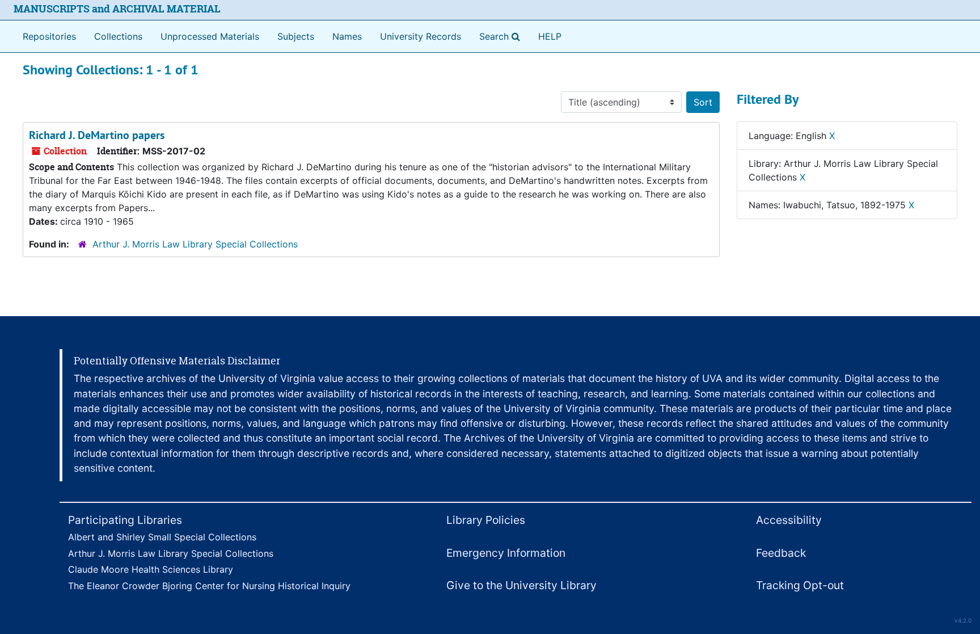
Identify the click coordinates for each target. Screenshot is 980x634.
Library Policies (485, 520)
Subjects (295, 36)
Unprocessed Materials (209, 36)
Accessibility (789, 520)
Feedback (781, 553)
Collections (118, 36)
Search (502, 36)
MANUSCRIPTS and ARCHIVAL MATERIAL (117, 9)
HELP (549, 36)
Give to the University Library (521, 585)
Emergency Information (505, 553)
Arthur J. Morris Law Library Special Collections (195, 244)
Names (347, 36)
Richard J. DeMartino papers (96, 135)
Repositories (49, 36)
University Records (420, 36)
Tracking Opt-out (800, 585)
